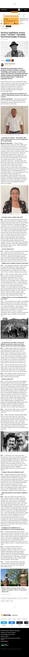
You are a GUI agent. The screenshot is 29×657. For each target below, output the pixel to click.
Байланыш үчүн (4, 632)
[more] (26, 594)
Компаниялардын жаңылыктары (8, 634)
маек (11, 600)
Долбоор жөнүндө (5, 630)
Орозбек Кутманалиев (11, 598)
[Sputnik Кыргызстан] (4, 10)
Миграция (24, 619)
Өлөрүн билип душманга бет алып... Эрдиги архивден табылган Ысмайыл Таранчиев (14, 589)
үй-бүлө (25, 598)
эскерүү (7, 600)
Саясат (9, 619)
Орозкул (3, 600)
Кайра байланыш (4, 641)
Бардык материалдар (8, 65)
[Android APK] (4, 645)
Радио (14, 619)
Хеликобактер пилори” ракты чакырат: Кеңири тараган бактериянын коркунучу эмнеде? (10, 22)
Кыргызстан (3, 598)
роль (22, 598)
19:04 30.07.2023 (4, 39)
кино (18, 598)
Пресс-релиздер (11, 632)
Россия (19, 619)
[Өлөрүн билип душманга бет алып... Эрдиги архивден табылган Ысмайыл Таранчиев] (14, 577)
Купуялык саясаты (5, 636)
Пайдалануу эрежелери (14, 630)
